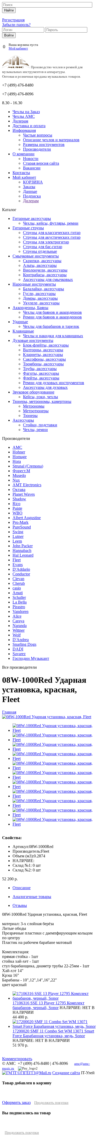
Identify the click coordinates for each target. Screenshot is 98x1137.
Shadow (19, 499)
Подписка (32, 196)
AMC (17, 447)
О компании (23, 154)
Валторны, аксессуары (43, 350)
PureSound (22, 527)
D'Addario (21, 569)
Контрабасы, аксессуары (45, 275)
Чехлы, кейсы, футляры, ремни (50, 223)
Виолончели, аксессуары (45, 270)
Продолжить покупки (51, 1103)
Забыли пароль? (16, 24)
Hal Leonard (23, 555)
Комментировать (17, 1058)
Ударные (20, 321)
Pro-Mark (20, 522)
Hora (17, 461)
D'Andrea (21, 639)
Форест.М (21, 471)
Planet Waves (24, 494)
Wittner (19, 630)
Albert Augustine (27, 517)
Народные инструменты (34, 284)
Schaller (19, 597)
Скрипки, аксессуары (42, 261)
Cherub (19, 583)
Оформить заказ (16, 1102)
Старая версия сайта (41, 163)
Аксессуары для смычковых (48, 279)
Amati (18, 593)
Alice (17, 616)
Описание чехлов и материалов (51, 140)
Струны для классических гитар (51, 232)
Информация (24, 130)
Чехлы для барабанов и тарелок (51, 326)
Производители (37, 149)
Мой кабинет (18, 48)
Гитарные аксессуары (32, 218)
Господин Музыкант (31, 658)
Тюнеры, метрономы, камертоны (42, 401)
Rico (16, 503)
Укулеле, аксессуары (41, 303)
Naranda (20, 625)
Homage (20, 456)
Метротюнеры (36, 411)
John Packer (23, 546)
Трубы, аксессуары (40, 368)
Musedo (19, 475)
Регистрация (13, 20)
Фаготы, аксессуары (41, 373)
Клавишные (23, 331)
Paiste (17, 508)
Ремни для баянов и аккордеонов (52, 317)
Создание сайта (66, 1073)
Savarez (19, 654)
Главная (9, 712)
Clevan (18, 578)
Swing (18, 532)
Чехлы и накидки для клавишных (53, 336)
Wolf (17, 635)
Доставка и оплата (29, 126)
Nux (16, 480)
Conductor (21, 574)
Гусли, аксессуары (39, 293)
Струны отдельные (40, 251)
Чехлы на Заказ (26, 111)
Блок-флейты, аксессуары (46, 345)
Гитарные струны (28, 228)
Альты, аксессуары (40, 265)
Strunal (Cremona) (28, 466)
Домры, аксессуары (40, 298)
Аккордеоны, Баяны (30, 307)
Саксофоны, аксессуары (44, 359)
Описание (22, 888)
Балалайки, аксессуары (43, 289)
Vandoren (20, 611)
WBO (17, 513)
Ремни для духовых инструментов (53, 382)
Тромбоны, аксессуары (43, 364)
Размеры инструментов (44, 144)
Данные (30, 191)
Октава (19, 489)
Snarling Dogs (24, 644)
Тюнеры (30, 415)
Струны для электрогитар (46, 242)
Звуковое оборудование (33, 392)
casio (17, 588)
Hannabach (22, 550)
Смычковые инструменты (36, 256)
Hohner (19, 452)
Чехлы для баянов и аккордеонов (52, 312)
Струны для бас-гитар (42, 246)
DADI (18, 649)
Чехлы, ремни (35, 429)
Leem (17, 541)
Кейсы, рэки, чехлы (40, 397)
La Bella (20, 602)
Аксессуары (23, 420)
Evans (18, 564)
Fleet (17, 560)
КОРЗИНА (33, 182)
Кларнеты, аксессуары (43, 354)
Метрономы (33, 406)
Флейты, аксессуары (41, 378)
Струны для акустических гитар (51, 237)
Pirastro (19, 607)
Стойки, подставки (40, 425)
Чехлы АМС (24, 116)
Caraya (18, 621)
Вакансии (32, 168)
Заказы (29, 187)
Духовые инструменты (33, 340)
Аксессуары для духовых (45, 387)
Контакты (21, 172)
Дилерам (20, 121)
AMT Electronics (27, 485)
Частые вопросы (37, 135)
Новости (30, 158)
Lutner (18, 536)
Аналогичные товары (32, 896)
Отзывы (20, 905)
